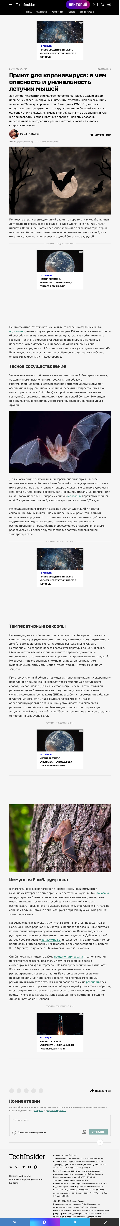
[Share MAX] (45, 1222)
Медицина (18, 142)
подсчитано (17, 331)
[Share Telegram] (75, 1222)
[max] (35, 1167)
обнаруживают (51, 940)
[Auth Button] (109, 4)
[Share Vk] (15, 1222)
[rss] (10, 1167)
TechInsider (25, 4)
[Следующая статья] (60, 1142)
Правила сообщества (20, 1176)
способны (74, 496)
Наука (12, 69)
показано (102, 893)
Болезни (36, 142)
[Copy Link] (105, 1222)
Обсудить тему (103, 134)
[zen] (29, 1167)
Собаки (57, 142)
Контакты (14, 1183)
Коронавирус (47, 142)
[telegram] (23, 1167)
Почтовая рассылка (95, 4)
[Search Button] (102, 4)
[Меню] (11, 4)
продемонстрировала (68, 957)
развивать (93, 982)
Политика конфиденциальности (25, 1179)
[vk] (17, 1167)
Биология (22, 69)
